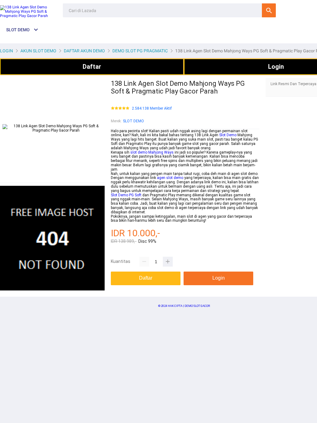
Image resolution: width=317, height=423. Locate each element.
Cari (269, 10)
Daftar (92, 66)
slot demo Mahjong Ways (152, 152)
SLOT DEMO (133, 121)
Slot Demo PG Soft (126, 195)
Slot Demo (228, 135)
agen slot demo (170, 178)
